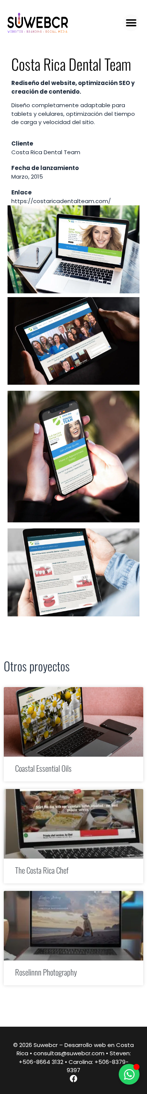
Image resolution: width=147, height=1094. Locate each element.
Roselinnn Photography (46, 972)
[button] (130, 22)
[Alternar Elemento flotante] (129, 1074)
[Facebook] (73, 1078)
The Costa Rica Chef (42, 870)
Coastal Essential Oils (43, 768)
